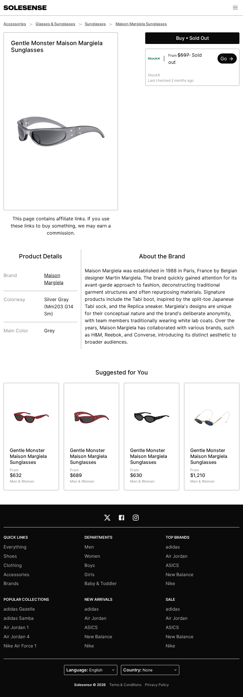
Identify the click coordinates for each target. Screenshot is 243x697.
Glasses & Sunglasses (55, 24)
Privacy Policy (157, 684)
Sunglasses (95, 24)
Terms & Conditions (125, 684)
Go (224, 58)
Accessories (15, 24)
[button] (235, 7)
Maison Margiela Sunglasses (141, 24)
